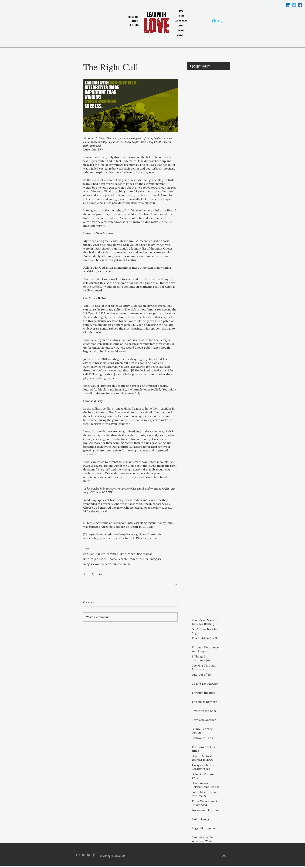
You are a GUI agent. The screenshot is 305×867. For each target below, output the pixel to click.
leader (133, 558)
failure (100, 553)
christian (89, 553)
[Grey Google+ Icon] (78, 855)
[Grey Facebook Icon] (94, 855)
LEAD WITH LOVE (181, 20)
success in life (122, 564)
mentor (143, 558)
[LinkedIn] (288, 5)
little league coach (95, 558)
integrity (155, 558)
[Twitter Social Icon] (294, 5)
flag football (144, 553)
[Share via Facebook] (84, 574)
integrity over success (97, 564)
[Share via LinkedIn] (100, 574)
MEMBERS (180, 35)
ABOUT (180, 25)
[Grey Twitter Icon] (83, 855)
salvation (112, 553)
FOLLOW (181, 30)
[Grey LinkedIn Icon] (88, 855)
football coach (117, 558)
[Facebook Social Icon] (300, 5)
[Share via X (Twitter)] (92, 574)
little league (127, 553)
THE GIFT (181, 15)
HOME (181, 11)
